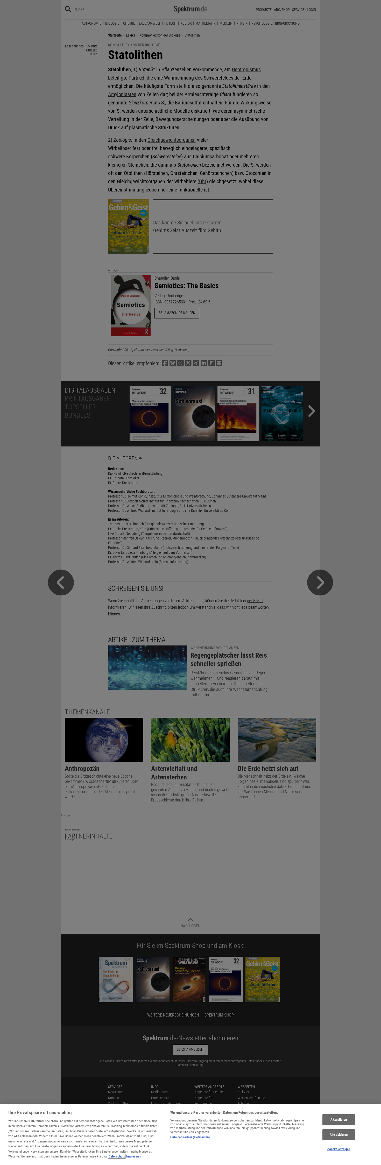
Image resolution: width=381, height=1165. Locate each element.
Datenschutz (117, 1156)
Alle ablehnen (339, 1134)
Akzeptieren (338, 1119)
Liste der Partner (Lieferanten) (190, 1137)
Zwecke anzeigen (338, 1149)
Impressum (133, 1156)
